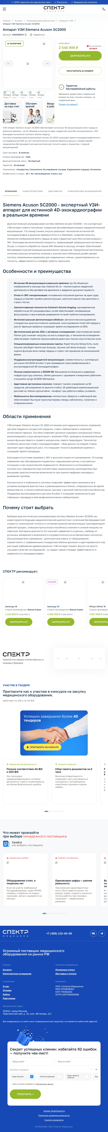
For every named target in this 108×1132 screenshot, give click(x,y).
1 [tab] (47, 811)
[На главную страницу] (15, 933)
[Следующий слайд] (47, 63)
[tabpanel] (25, 781)
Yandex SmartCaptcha (54, 1111)
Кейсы (6, 994)
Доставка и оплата (65, 973)
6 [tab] (59, 811)
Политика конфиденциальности (54, 1115)
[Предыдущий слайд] (9, 63)
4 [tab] (55, 811)
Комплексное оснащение (17, 973)
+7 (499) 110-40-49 (59, 933)
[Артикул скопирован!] (25, 34)
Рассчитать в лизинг (80, 71)
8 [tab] (63, 811)
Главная (7, 20)
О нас (6, 986)
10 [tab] (65, 913)
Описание (11, 191)
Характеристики (33, 191)
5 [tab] (57, 811)
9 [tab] (63, 913)
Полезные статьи (65, 969)
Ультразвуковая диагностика (41, 20)
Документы (55, 191)
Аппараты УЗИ (66, 20)
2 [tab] (51, 811)
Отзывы (7, 990)
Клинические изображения (85, 191)
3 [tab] (53, 811)
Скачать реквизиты (54, 1120)
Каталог (18, 20)
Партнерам (9, 998)
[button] (4, 9)
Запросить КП (80, 55)
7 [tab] (61, 811)
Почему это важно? (68, 104)
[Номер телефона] (103, 9)
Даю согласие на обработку (33, 1084)
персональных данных (44, 1084)
